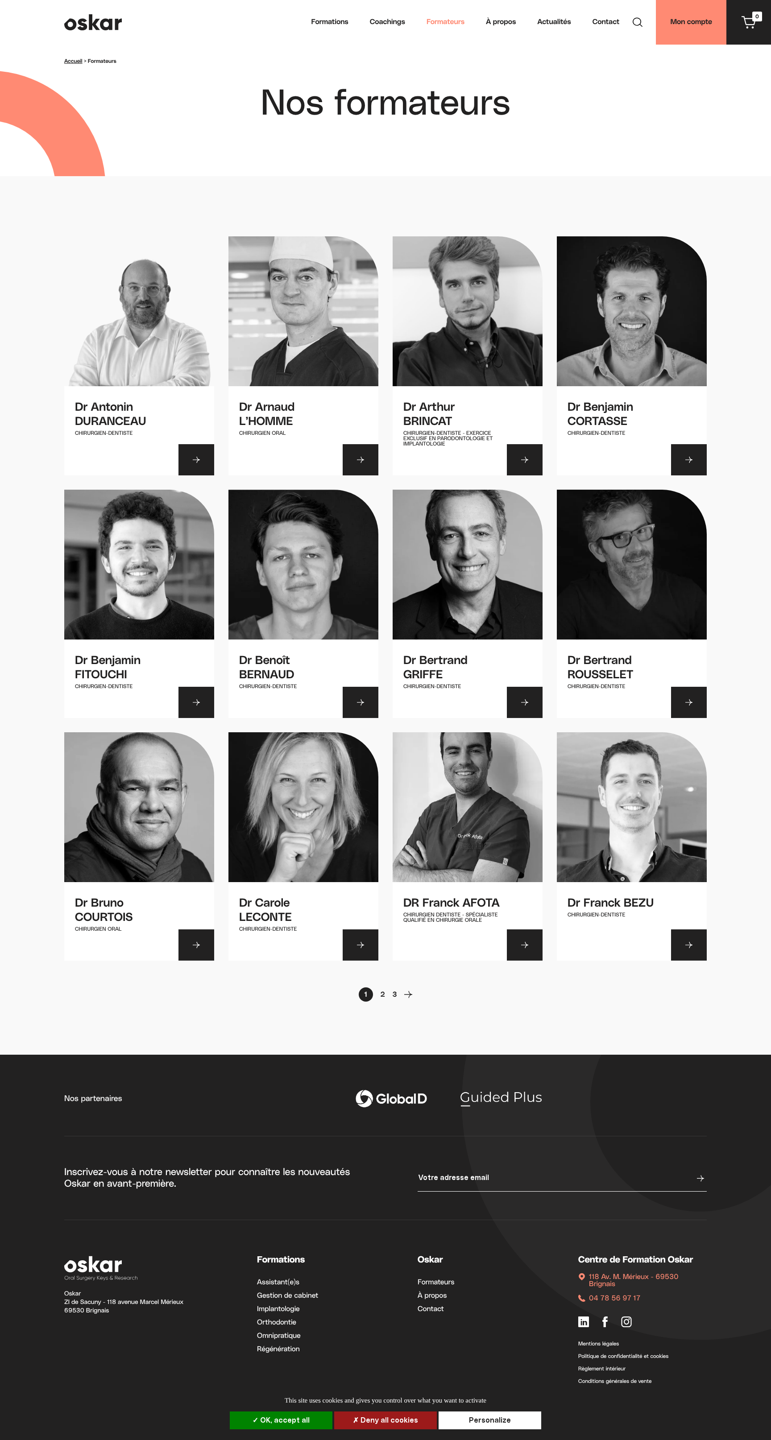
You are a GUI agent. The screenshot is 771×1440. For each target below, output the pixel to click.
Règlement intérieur (602, 1369)
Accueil (73, 61)
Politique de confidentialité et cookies (623, 1356)
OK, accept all (284, 1420)
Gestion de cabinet (287, 1296)
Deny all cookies (388, 1420)
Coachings (387, 22)
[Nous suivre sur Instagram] (626, 1322)
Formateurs (445, 22)
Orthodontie (276, 1322)
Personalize (490, 1420)
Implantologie (278, 1309)
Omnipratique (279, 1336)
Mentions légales (598, 1344)
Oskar (430, 1260)
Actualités (554, 22)
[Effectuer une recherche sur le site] (637, 23)
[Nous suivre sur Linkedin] (583, 1322)
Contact (606, 22)
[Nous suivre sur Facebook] (605, 1322)
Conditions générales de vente (614, 1381)
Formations (329, 22)
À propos (501, 22)
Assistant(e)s (278, 1282)
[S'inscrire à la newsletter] (699, 1178)
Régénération (278, 1349)
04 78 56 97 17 (614, 1298)
